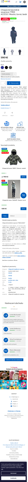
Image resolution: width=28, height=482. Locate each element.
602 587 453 (15, 399)
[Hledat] (16, 1)
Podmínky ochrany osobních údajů (14, 455)
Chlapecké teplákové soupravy (16, 269)
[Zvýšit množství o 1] (6, 82)
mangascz (15, 401)
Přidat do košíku (15, 83)
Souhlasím (13, 478)
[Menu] (24, 1)
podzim (10, 280)
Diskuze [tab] (12, 216)
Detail (23, 176)
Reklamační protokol (14, 457)
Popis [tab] (5, 216)
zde (2, 469)
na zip (9, 282)
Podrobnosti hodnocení (19, 21)
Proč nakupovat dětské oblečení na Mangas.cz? (14, 445)
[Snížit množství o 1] (6, 84)
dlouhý (10, 275)
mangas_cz (15, 404)
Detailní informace (5, 108)
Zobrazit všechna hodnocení (14, 359)
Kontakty (14, 451)
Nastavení (13, 473)
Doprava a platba (14, 449)
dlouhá (10, 273)
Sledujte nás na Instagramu (14, 369)
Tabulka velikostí (5, 105)
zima (17, 280)
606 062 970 (14, 418)
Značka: (5, 22)
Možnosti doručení (6, 79)
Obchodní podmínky (14, 453)
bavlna (10, 278)
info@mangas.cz (15, 397)
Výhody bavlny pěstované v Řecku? (14, 447)
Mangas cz (15, 406)
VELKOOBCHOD (14, 459)
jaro (14, 280)
